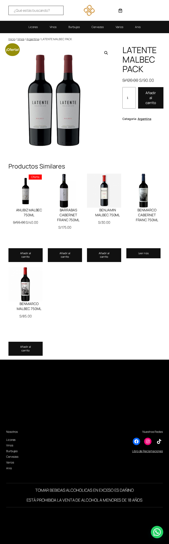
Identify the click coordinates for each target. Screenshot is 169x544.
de (140, 451)
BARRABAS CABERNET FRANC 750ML (68, 215)
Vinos (20, 39)
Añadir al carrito (151, 97)
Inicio (11, 39)
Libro (135, 451)
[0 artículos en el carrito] (120, 10)
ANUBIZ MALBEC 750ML (29, 212)
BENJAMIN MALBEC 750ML (107, 212)
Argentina (32, 39)
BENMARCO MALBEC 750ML (29, 306)
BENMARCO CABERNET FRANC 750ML (147, 215)
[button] (106, 53)
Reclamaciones (153, 451)
